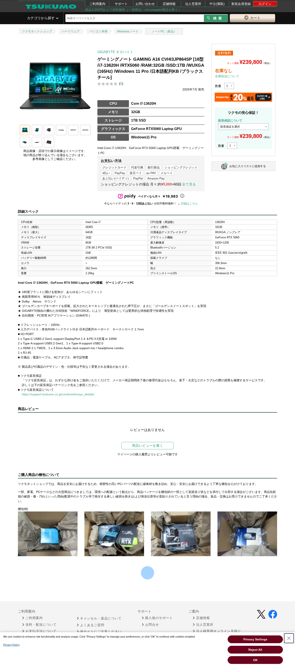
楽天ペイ (136, 173)
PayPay (120, 173)
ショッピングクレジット (181, 167)
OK (255, 660)
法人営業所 (193, 4)
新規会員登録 (241, 4)
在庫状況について (227, 76)
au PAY (151, 173)
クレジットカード (114, 167)
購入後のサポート (159, 618)
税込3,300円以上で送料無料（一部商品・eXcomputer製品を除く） (133, 9)
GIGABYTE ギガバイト (115, 52)
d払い (106, 173)
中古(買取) (217, 4)
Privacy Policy (11, 644)
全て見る (189, 184)
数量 (218, 85)
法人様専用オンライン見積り (218, 631)
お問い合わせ (145, 4)
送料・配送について (41, 624)
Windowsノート (127, 31)
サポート (121, 4)
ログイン (265, 4)
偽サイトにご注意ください (101, 631)
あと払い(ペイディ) (115, 178)
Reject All (255, 649)
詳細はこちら (189, 203)
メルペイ (166, 173)
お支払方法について (41, 631)
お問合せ (152, 624)
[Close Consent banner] (289, 638)
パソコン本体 (98, 31)
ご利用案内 (97, 4)
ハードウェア (71, 31)
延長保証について (230, 120)
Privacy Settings (255, 639)
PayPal (138, 178)
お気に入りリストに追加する (247, 166)
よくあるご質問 (92, 625)
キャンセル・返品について (101, 618)
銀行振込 (154, 167)
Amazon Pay (156, 178)
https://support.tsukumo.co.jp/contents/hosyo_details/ (58, 394)
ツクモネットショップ (37, 31)
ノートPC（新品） (164, 31)
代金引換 (137, 167)
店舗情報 (169, 4)
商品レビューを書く (147, 445)
